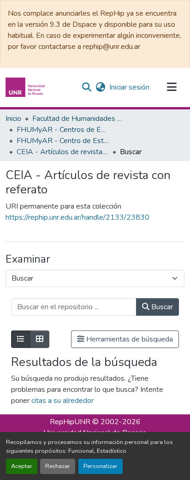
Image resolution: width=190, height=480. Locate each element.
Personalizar (100, 466)
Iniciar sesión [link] (129, 87)
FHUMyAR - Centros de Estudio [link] (63, 130)
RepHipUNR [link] (70, 422)
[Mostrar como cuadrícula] (39, 339)
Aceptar (21, 466)
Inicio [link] (13, 119)
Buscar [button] (161, 307)
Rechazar (57, 466)
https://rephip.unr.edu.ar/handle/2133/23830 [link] (77, 217)
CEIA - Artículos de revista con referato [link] (63, 152)
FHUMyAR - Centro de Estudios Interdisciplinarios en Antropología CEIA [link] (63, 141)
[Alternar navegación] (171, 87)
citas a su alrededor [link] (62, 401)
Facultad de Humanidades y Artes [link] (78, 119)
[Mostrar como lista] (20, 339)
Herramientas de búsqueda (128, 339)
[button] (26, 87)
